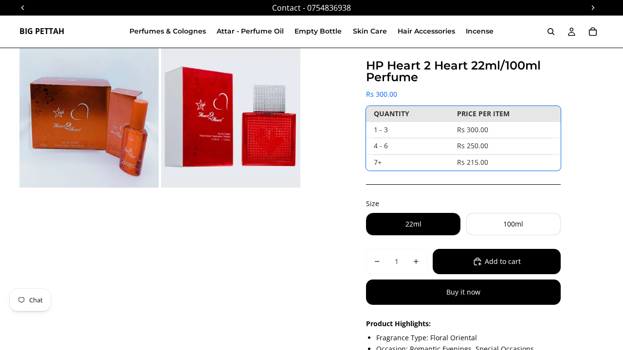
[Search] (551, 31)
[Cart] (593, 31)
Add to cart (503, 261)
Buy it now (463, 292)
